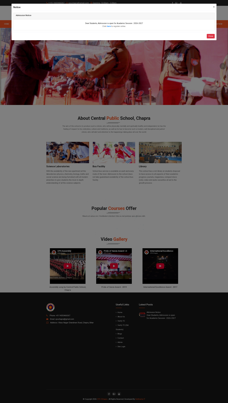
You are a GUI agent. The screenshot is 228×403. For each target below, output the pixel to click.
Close (210, 36)
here (109, 26)
